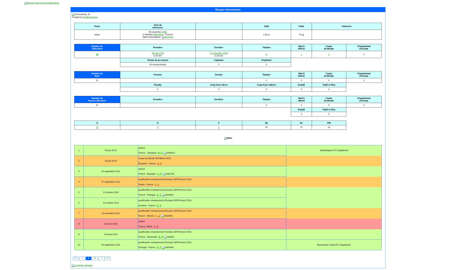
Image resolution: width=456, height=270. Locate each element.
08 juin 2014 (158, 53)
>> (108, 258)
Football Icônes (90, 17)
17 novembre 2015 (219, 53)
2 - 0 (161, 237)
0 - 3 (159, 205)
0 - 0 (159, 163)
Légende (88, 265)
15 (97, 54)
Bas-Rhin (159, 34)
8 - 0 (160, 153)
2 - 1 (159, 195)
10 (97, 127)
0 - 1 (159, 247)
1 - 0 (159, 174)
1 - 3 (156, 226)
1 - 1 (157, 184)
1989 (164, 32)
